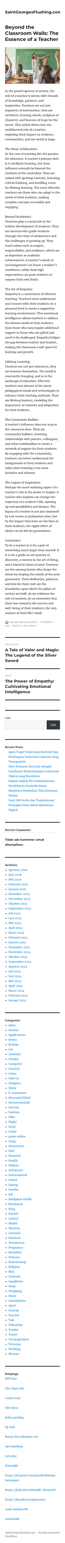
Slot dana (11, 1407)
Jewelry (13, 1189)
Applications (17, 1035)
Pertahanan (16, 1242)
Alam (12, 1025)
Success (13, 1315)
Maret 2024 (16, 990)
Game (12, 1131)
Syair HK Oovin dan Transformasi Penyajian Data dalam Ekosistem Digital (31, 805)
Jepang (13, 1184)
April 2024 (15, 986)
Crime (12, 1073)
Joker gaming (14, 1417)
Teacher (32, 625)
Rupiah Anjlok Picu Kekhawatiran (31, 781)
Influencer (15, 1170)
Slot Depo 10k (14, 1388)
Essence (16, 625)
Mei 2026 (14, 879)
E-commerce (17, 1093)
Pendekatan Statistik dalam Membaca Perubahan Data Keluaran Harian (33, 790)
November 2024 (19, 952)
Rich (11, 1271)
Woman (13, 1354)
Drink (12, 1088)
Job (7, 625)
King (11, 1209)
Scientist (14, 1276)
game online (17, 1136)
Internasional (17, 1175)
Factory (13, 1107)
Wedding (14, 1349)
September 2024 (19, 961)
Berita (12, 1039)
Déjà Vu (13, 1078)
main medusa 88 (16, 1509)
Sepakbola (15, 1281)
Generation (16, 1146)
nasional (14, 1233)
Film (11, 1117)
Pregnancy (15, 1247)
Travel (12, 1334)
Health (13, 1160)
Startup (13, 1310)
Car (10, 1049)
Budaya (13, 1044)
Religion (14, 1267)
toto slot (11, 1456)
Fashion (14, 1112)
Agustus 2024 (17, 966)
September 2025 (19, 908)
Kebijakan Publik (20, 1199)
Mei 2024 (14, 981)
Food (11, 1126)
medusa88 (12, 1519)
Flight (12, 1122)
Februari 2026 (18, 884)
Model (12, 1223)
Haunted (14, 1155)
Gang (12, 1141)
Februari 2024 (18, 995)
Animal (13, 1030)
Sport (12, 1305)
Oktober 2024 (17, 957)
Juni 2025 (15, 918)
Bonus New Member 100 (21, 1436)
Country (14, 1068)
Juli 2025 (14, 913)
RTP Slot (11, 1378)
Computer (15, 1064)
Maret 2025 (16, 932)
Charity (13, 1059)
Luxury (13, 1218)
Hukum (13, 1165)
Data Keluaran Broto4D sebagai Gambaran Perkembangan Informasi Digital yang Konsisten (33, 771)
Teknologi (15, 1325)
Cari (7, 718)
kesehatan (15, 1204)
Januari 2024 (17, 1000)
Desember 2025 (19, 894)
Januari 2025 (17, 942)
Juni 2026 (15, 874)
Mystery (14, 1228)
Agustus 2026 (17, 870)
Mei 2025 (14, 923)
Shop (12, 1286)
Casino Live (13, 1398)
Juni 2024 (15, 976)
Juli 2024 (14, 971)
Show (12, 1296)
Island (12, 1180)
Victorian (14, 1344)
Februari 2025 (18, 937)
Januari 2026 (17, 889)
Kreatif (13, 1213)
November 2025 (19, 899)
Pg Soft (10, 1427)
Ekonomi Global (19, 1097)
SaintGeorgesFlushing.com (33, 12)
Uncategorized (18, 1339)
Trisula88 (11, 1465)
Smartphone (17, 1300)
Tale (11, 1320)
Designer (14, 1083)
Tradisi (13, 1329)
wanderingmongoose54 (23, 622)
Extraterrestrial (19, 1102)
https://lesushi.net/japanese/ (25, 1499)
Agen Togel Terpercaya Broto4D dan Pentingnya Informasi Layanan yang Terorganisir (33, 756)
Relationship (17, 1262)
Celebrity (14, 1054)
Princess (14, 1257)
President (15, 1252)
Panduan (14, 1238)
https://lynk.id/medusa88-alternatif (30, 1490)
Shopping (15, 1291)
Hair (11, 1151)
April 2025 (15, 928)
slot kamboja (14, 1446)
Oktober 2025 (17, 903)
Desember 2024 (19, 947)
